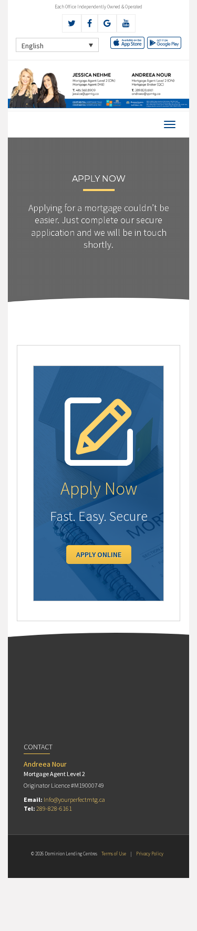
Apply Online (98, 554)
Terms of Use (113, 853)
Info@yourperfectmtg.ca (74, 799)
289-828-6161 (54, 808)
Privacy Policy (149, 853)
